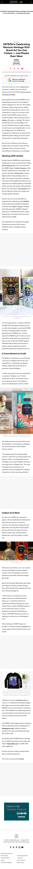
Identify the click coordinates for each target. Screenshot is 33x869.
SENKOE (26, 201)
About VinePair (4, 855)
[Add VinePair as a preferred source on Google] (16, 80)
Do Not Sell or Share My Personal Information (16, 842)
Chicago (19, 206)
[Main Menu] (1, 2)
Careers (3, 860)
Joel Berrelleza (19, 173)
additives (4, 120)
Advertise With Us (5, 858)
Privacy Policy (20, 862)
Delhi (14, 206)
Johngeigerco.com (8, 728)
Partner (16, 42)
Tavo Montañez (22, 189)
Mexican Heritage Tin (8, 165)
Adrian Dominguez (20, 168)
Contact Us (20, 858)
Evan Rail (16, 61)
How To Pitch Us (21, 860)
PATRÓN (21, 759)
